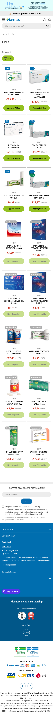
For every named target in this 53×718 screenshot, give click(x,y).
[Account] (44, 19)
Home (4, 34)
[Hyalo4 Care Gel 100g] (39, 129)
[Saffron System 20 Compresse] (39, 435)
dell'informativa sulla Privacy (29, 506)
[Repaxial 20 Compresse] (13, 129)
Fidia (14, 89)
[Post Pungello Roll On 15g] (13, 179)
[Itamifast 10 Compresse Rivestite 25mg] (13, 282)
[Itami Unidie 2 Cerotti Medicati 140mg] (39, 282)
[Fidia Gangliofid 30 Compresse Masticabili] (39, 76)
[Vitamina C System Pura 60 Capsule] (13, 385)
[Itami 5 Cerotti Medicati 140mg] (13, 229)
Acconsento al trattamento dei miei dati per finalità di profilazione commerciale (25, 518)
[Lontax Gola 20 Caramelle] (39, 385)
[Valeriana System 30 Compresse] (39, 335)
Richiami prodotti (9, 565)
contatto (46, 560)
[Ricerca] (47, 25)
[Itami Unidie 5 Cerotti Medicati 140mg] (39, 229)
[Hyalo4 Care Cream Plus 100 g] (39, 179)
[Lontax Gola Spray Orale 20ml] (13, 435)
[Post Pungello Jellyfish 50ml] (13, 335)
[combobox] (26, 26)
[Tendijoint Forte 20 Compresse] (13, 76)
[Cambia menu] (3, 19)
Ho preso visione (22, 506)
